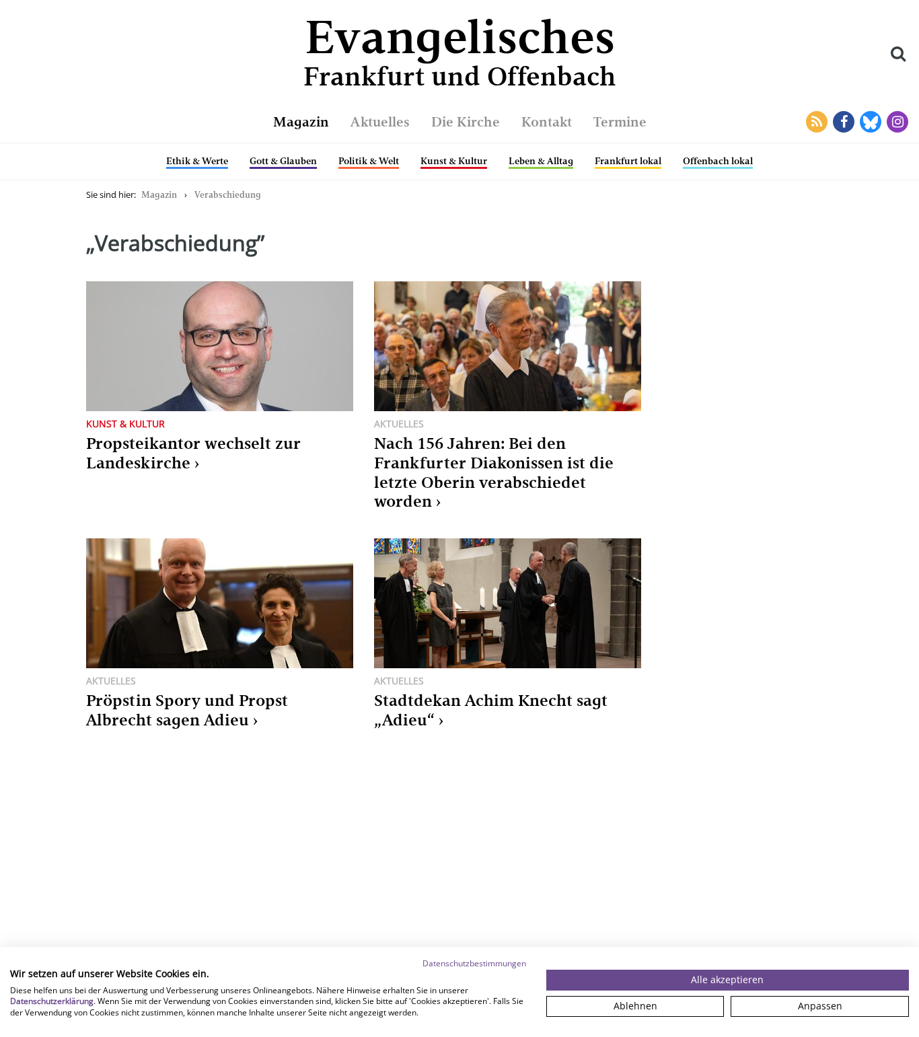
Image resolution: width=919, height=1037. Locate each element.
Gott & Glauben (283, 161)
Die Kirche (465, 122)
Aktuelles (380, 122)
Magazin (301, 122)
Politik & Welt (368, 161)
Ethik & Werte (197, 161)
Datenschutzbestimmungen (474, 963)
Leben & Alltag (541, 161)
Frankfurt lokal (628, 161)
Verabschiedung (227, 195)
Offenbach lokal (718, 161)
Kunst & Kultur (453, 161)
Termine (620, 122)
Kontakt (546, 122)
